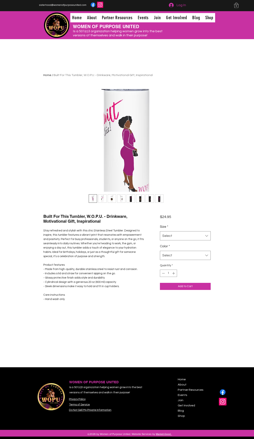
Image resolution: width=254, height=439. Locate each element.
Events (182, 395)
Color (165, 246)
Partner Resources (190, 389)
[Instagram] (100, 5)
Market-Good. (164, 433)
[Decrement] (162, 273)
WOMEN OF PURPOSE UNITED (106, 26)
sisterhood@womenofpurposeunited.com (62, 4)
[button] (236, 5)
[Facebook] (93, 5)
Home (47, 75)
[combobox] (185, 236)
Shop (181, 415)
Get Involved (186, 405)
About (182, 384)
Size (164, 226)
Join (180, 400)
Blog (181, 410)
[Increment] (173, 273)
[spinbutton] (168, 273)
